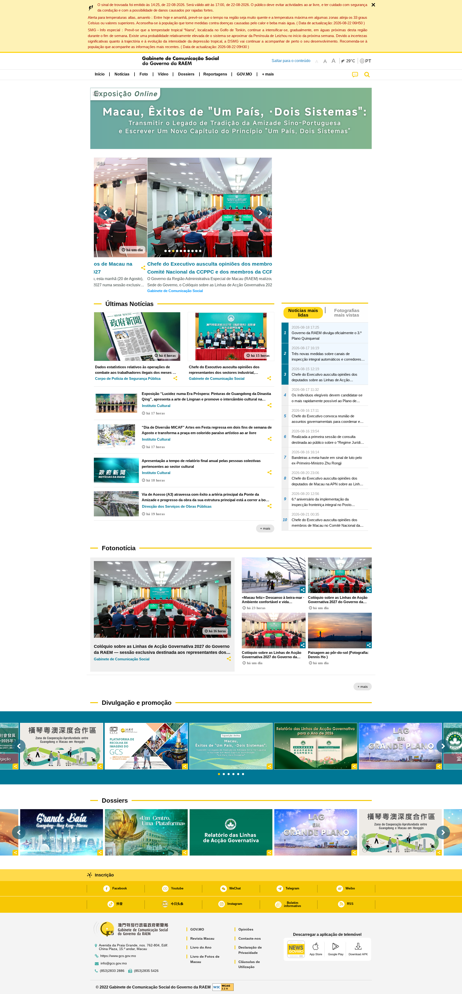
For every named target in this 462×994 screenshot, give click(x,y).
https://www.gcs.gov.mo (118, 956)
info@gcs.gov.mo (114, 963)
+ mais (265, 528)
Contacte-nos (249, 938)
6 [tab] (243, 774)
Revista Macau (202, 938)
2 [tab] (223, 774)
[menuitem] (122, 74)
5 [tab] (238, 774)
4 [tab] (233, 774)
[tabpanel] (231, 746)
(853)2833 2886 (112, 971)
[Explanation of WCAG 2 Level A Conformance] (223, 987)
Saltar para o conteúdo (291, 61)
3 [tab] (228, 774)
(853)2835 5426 (146, 971)
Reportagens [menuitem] (215, 74)
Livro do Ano (201, 947)
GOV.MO (197, 929)
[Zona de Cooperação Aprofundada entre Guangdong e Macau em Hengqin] (400, 832)
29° (350, 61)
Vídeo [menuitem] (163, 74)
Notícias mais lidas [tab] (303, 313)
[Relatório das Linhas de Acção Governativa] (231, 832)
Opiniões (245, 929)
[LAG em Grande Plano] (315, 832)
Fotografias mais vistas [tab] (346, 313)
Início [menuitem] (100, 74)
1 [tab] (219, 774)
